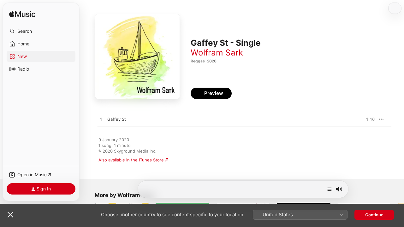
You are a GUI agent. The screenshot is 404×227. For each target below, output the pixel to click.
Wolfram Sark (217, 52)
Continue (374, 214)
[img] (22, 14)
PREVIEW (368, 119)
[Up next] (329, 189)
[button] (41, 31)
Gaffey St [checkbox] (116, 119)
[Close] (10, 215)
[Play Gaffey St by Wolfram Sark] (101, 119)
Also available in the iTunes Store (131, 159)
